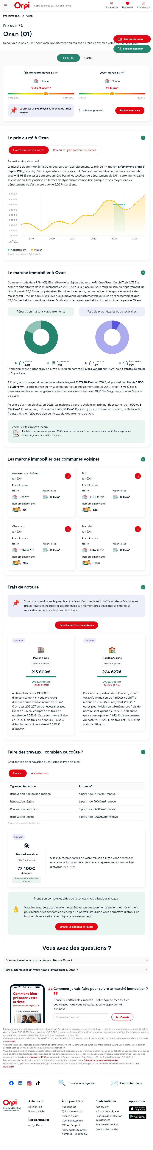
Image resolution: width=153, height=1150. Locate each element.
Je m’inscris (122, 1017)
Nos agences (69, 1106)
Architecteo (34, 823)
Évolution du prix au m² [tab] (28, 150)
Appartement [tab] (40, 773)
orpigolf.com (35, 1125)
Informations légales (107, 1111)
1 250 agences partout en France (52, 5)
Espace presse (70, 1115)
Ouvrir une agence (72, 1120)
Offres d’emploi (71, 1125)
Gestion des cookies (107, 1129)
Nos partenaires (38, 1120)
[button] (76, 960)
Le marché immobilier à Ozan (37, 272)
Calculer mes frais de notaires (77, 625)
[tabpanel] (76, 95)
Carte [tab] (88, 58)
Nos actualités (36, 1111)
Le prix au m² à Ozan (28, 137)
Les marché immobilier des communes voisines (53, 459)
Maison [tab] (17, 773)
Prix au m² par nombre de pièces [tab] (74, 150)
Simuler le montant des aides (76, 926)
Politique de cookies (107, 1124)
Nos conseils (35, 1106)
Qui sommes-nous (72, 1111)
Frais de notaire (23, 587)
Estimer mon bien (130, 110)
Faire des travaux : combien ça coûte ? (45, 752)
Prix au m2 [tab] (68, 58)
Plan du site (102, 1106)
